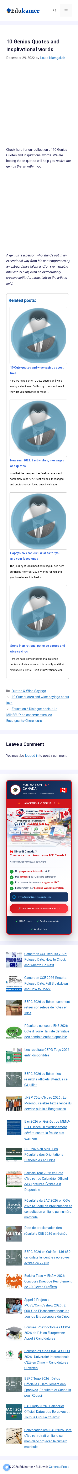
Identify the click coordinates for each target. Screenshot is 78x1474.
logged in (31, 756)
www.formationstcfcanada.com (34, 896)
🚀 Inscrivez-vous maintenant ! (38, 908)
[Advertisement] (39, 106)
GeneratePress (59, 1467)
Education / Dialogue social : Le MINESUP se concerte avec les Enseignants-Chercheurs (31, 715)
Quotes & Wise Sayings (29, 691)
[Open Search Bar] (54, 10)
